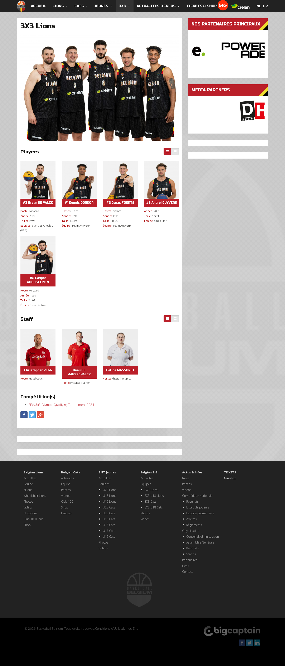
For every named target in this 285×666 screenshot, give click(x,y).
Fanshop (230, 478)
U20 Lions (109, 490)
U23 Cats (109, 507)
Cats (79, 6)
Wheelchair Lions (35, 496)
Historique (31, 513)
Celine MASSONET (120, 370)
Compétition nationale (197, 496)
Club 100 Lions (33, 519)
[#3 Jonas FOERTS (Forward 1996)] (120, 180)
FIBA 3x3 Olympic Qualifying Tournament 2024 (61, 404)
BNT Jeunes (107, 472)
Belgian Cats (70, 472)
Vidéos (28, 507)
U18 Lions (109, 496)
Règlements (194, 525)
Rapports (192, 548)
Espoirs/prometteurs (200, 513)
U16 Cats (109, 537)
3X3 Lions (151, 490)
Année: (24, 216)
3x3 (122, 6)
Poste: (24, 211)
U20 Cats (109, 513)
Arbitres (191, 519)
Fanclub (66, 513)
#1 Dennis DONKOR (79, 202)
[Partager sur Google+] (40, 414)
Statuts (191, 554)
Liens (185, 566)
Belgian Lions (34, 472)
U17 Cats (109, 531)
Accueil (38, 6)
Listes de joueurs (197, 507)
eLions (28, 490)
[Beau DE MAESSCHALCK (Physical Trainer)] (79, 347)
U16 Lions (109, 501)
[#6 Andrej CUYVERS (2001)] (161, 180)
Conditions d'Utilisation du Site (116, 628)
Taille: (24, 221)
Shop (27, 525)
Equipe (28, 484)
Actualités (30, 478)
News (185, 478)
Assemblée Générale (200, 542)
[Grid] (175, 151)
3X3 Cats (150, 501)
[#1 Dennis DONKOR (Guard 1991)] (79, 180)
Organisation (190, 531)
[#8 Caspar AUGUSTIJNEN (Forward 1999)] (37, 255)
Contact (187, 572)
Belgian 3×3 (149, 472)
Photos (28, 501)
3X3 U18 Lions (154, 496)
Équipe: (25, 225)
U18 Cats (109, 525)
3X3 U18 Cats (154, 507)
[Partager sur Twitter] (32, 414)
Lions (58, 6)
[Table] (168, 151)
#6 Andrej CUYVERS (161, 202)
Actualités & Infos (156, 6)
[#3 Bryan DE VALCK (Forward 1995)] (37, 180)
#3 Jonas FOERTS (120, 202)
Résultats (192, 501)
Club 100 (67, 501)
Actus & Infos (192, 472)
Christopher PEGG (38, 370)
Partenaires (189, 560)
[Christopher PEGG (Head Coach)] (37, 347)
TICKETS (230, 472)
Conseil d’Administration (202, 537)
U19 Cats (109, 519)
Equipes (104, 484)
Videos (65, 496)
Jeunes (101, 6)
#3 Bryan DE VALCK (38, 202)
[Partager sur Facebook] (24, 414)
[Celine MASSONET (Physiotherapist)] (120, 347)
